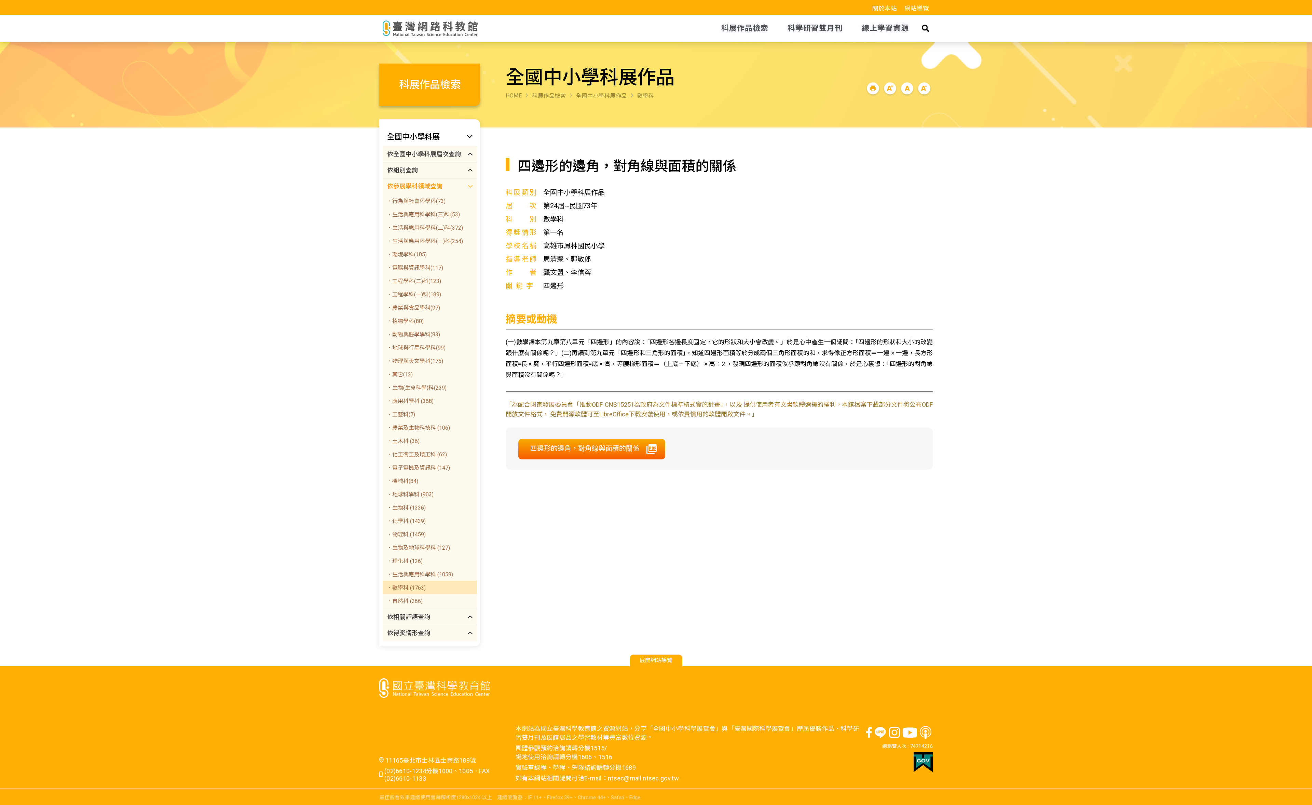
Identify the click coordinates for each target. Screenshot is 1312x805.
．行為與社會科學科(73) (416, 201)
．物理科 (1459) (406, 534)
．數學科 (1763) (406, 588)
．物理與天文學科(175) (415, 361)
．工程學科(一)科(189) (414, 294)
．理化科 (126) (405, 561)
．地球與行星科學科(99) (416, 348)
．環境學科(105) (407, 254)
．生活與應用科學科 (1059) (420, 574)
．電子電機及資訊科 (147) (418, 468)
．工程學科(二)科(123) (414, 281)
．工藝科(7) (401, 414)
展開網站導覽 (656, 660)
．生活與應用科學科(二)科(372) (425, 228)
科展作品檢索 (549, 96)
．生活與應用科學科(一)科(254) (425, 241)
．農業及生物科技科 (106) (418, 428)
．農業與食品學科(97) (413, 308)
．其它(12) (400, 374)
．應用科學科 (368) (410, 401)
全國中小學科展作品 (601, 96)
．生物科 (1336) (406, 508)
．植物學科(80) (405, 321)
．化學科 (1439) (406, 521)
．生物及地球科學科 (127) (418, 548)
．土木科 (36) (403, 441)
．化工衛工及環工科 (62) (417, 454)
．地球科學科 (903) (410, 494)
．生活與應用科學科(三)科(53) (423, 214)
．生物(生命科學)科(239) (417, 388)
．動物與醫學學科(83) (413, 334)
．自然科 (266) (405, 601)
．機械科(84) (402, 481)
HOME (514, 95)
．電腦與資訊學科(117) (415, 268)
